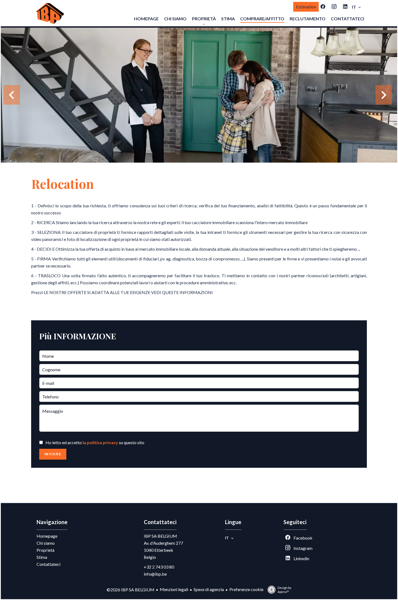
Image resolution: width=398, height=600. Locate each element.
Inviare (52, 454)
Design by (284, 590)
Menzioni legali (174, 589)
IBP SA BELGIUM (160, 535)
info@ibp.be (155, 573)
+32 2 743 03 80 (159, 566)
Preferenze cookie (246, 589)
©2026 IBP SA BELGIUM (130, 589)
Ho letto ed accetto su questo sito (94, 442)
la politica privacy (100, 442)
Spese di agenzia (209, 589)
